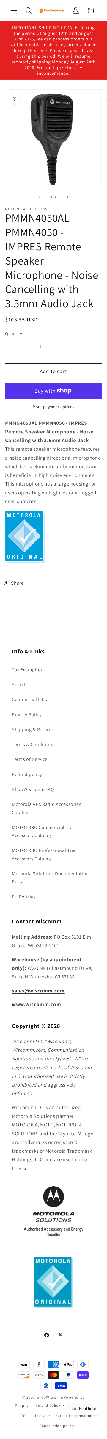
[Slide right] (67, 196)
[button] (13, 10)
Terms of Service (30, 759)
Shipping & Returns (33, 729)
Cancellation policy (57, 1425)
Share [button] (17, 583)
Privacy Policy (27, 714)
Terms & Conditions (33, 744)
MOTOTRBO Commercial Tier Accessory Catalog (43, 831)
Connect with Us (29, 699)
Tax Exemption (28, 670)
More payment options (54, 406)
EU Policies (24, 897)
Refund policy (27, 774)
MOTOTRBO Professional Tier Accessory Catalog (44, 854)
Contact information (74, 1415)
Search (19, 684)
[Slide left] (39, 196)
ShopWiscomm (50, 1397)
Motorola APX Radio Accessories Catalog (46, 808)
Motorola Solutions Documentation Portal (50, 877)
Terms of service (35, 1415)
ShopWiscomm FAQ (33, 789)
